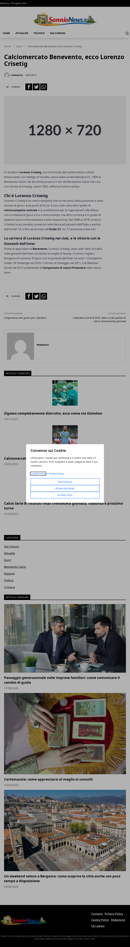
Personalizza (65, 481)
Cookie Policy (38, 473)
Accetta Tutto (65, 495)
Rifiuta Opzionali (65, 488)
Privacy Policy (56, 473)
